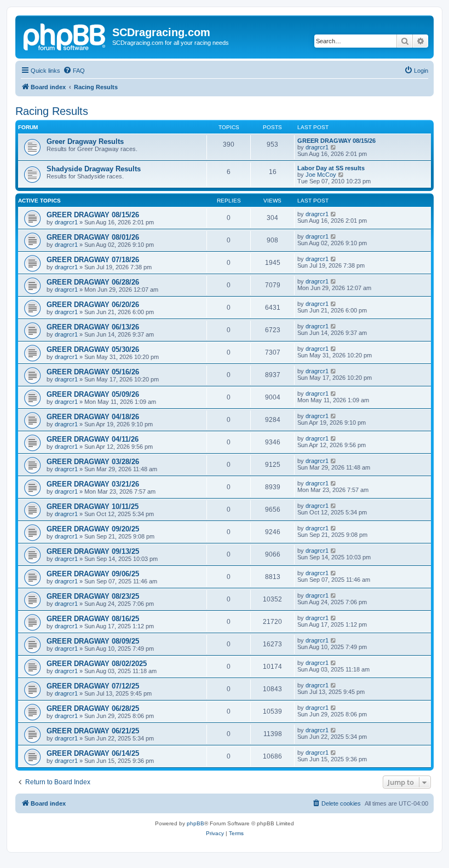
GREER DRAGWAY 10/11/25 (93, 506)
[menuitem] (74, 70)
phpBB (195, 823)
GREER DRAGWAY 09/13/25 (93, 551)
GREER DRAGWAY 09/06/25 (93, 574)
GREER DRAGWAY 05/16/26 (93, 372)
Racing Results (51, 111)
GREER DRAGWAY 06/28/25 (93, 708)
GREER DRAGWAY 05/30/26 (93, 349)
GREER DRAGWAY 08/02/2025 (97, 663)
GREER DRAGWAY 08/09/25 (93, 641)
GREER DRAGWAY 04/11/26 (93, 439)
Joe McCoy (321, 174)
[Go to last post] (333, 214)
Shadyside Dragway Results (94, 169)
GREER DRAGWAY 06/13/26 (93, 327)
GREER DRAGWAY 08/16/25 (93, 619)
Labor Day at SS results (331, 168)
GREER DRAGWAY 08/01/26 (93, 237)
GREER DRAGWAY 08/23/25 (93, 596)
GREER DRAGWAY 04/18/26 (93, 417)
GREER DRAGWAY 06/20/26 (93, 304)
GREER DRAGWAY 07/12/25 (93, 686)
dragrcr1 (317, 147)
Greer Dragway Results (85, 141)
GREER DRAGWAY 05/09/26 (93, 394)
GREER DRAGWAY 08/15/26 (336, 140)
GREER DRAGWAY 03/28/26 (93, 462)
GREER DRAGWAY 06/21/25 (93, 731)
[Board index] (65, 35)
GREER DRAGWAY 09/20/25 (93, 529)
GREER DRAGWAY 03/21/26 (93, 484)
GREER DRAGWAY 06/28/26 (93, 282)
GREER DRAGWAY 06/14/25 (93, 753)
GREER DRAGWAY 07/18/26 (93, 260)
